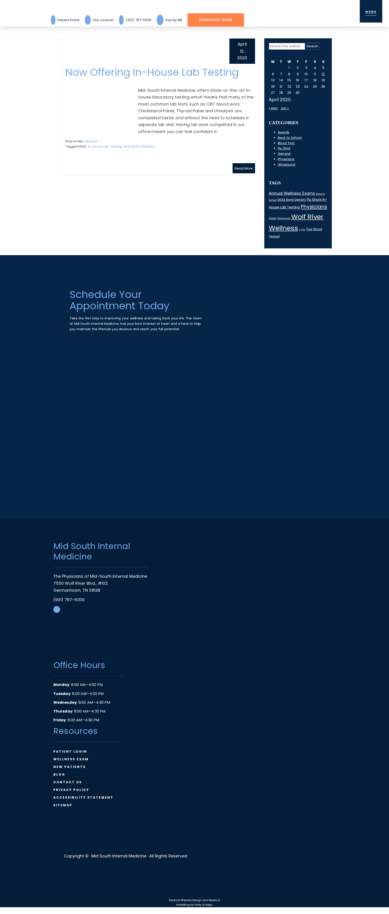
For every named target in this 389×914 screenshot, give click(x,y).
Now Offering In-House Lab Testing (152, 72)
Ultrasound (286, 164)
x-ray (302, 229)
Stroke (272, 218)
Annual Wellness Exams (292, 193)
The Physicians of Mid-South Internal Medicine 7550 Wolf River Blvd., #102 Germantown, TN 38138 (100, 583)
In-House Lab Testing (105, 146)
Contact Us (67, 782)
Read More (244, 168)
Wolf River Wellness (138, 146)
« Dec (273, 108)
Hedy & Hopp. (203, 905)
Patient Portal (68, 20)
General (91, 141)
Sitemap (62, 805)
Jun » (284, 108)
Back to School (290, 137)
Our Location (103, 20)
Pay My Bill (174, 20)
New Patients (69, 767)
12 (323, 74)
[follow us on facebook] (56, 611)
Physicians (286, 159)
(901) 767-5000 (138, 20)
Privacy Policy (71, 790)
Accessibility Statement (83, 797)
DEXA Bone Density (292, 200)
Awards (283, 132)
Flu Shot (284, 148)
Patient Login (70, 751)
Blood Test (286, 143)
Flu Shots (314, 199)
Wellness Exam (71, 759)
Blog (59, 774)
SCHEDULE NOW (216, 20)
